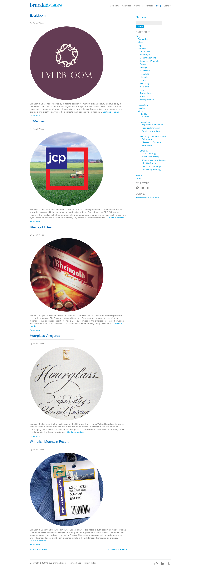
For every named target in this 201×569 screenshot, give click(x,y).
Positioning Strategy (151, 169)
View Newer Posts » (117, 549)
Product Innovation (151, 128)
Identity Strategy (149, 163)
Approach (126, 6)
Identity (143, 114)
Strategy (144, 151)
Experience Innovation (152, 124)
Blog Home (141, 17)
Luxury (143, 80)
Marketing (144, 83)
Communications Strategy (154, 160)
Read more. (35, 115)
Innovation (143, 105)
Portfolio (149, 6)
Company (114, 6)
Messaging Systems (151, 142)
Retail (142, 90)
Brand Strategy (149, 153)
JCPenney (37, 121)
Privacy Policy (90, 563)
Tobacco (144, 96)
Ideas (140, 42)
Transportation (147, 99)
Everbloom (38, 15)
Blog (158, 6)
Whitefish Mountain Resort (49, 442)
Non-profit (144, 87)
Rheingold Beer (41, 227)
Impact (141, 45)
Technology (145, 93)
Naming (145, 117)
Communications (148, 58)
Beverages (145, 54)
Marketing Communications (153, 136)
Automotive (145, 51)
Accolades (143, 39)
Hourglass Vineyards (45, 336)
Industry (142, 48)
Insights (141, 108)
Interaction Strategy (151, 166)
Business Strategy (150, 156)
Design (143, 64)
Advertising (147, 139)
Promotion (147, 145)
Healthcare (145, 71)
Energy (143, 67)
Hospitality (145, 74)
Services (138, 6)
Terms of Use (75, 563)
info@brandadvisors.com (147, 197)
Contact (167, 6)
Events (139, 175)
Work (140, 111)
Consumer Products (149, 61)
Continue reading (111, 112)
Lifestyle (144, 77)
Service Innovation (151, 131)
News (138, 178)
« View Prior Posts (38, 549)
